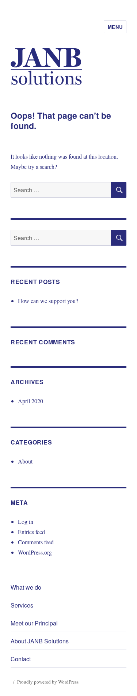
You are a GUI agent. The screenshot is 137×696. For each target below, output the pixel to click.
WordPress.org (35, 552)
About (25, 461)
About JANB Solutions (40, 641)
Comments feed (36, 542)
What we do (26, 587)
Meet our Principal (34, 623)
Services (22, 605)
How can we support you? (48, 300)
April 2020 (30, 401)
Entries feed (31, 532)
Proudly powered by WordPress (48, 681)
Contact (21, 659)
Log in (25, 521)
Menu (115, 26)
